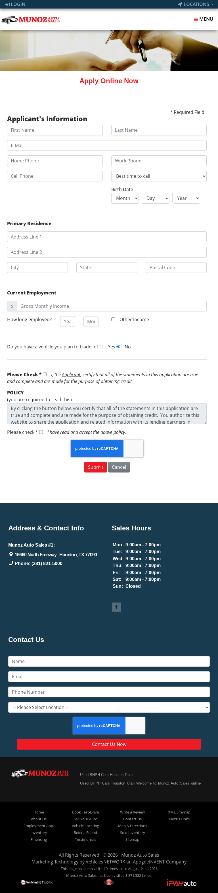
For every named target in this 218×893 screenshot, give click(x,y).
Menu (205, 19)
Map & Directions (132, 825)
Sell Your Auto (85, 818)
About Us (39, 818)
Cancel (119, 467)
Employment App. (39, 825)
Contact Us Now (109, 744)
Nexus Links (179, 818)
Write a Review (132, 812)
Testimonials (85, 839)
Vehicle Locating (85, 825)
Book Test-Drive (85, 812)
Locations (196, 4)
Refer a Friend (85, 832)
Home (38, 812)
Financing (39, 839)
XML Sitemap (179, 812)
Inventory (38, 832)
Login (18, 4)
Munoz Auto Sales (140, 855)
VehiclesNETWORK (105, 862)
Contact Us (132, 818)
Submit (95, 467)
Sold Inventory (132, 832)
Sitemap (132, 839)
